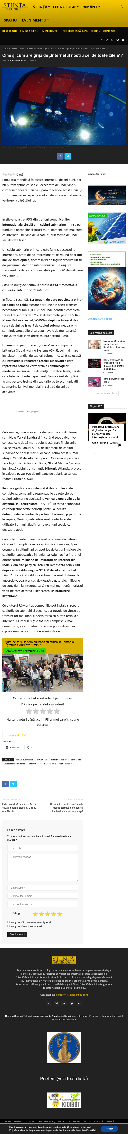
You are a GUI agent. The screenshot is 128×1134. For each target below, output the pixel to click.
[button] (122, 6)
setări (93, 1130)
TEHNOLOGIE (64, 6)
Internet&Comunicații (37, 48)
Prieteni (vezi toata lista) (64, 1078)
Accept (109, 1128)
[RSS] (112, 40)
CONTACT (109, 31)
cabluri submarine (24, 759)
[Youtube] (123, 40)
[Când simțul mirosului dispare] (94, 382)
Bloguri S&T (96, 406)
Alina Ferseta (100, 442)
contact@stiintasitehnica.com (72, 994)
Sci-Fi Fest (18, 1121)
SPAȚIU (10, 20)
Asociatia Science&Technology (40, 1121)
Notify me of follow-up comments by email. (31, 922)
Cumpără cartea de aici (100, 318)
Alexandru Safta (18, 60)
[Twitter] (117, 40)
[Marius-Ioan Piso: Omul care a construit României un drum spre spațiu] (94, 344)
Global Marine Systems (14, 763)
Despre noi (9, 31)
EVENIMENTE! (34, 20)
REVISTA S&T (28, 31)
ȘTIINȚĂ (40, 6)
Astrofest (6, 1121)
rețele (42, 763)
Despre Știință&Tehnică (69, 1121)
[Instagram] (106, 40)
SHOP (94, 31)
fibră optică (76, 759)
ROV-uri (52, 763)
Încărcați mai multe (105, 393)
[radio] (29, 712)
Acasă (5, 48)
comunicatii (42, 759)
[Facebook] (101, 40)
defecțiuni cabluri (59, 759)
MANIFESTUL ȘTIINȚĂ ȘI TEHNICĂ (99, 1121)
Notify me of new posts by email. (26, 926)
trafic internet (66, 763)
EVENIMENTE (49, 31)
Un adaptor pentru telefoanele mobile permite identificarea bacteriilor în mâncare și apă (66, 808)
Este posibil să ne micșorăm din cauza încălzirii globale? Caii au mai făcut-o (19, 808)
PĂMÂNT (89, 6)
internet (32, 763)
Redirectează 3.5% (75, 31)
